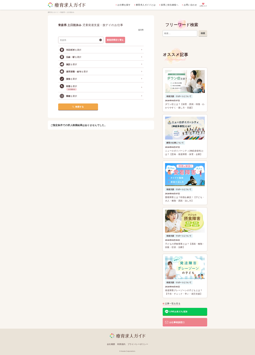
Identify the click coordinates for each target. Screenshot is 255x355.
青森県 (62, 12)
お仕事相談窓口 (177, 322)
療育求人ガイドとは (146, 4)
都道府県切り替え (115, 39)
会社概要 (111, 344)
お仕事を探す (124, 4)
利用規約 (121, 344)
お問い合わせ (190, 4)
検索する (79, 106)
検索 (203, 33)
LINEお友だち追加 (178, 311)
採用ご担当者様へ (169, 4)
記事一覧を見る (172, 303)
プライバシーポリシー (138, 344)
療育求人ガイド (53, 12)
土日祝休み (70, 12)
